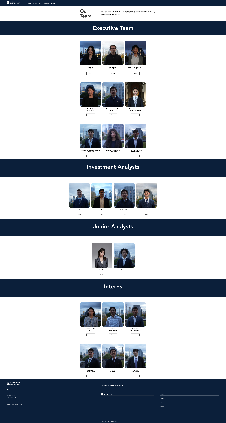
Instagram (104, 385)
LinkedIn (121, 385)
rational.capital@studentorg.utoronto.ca (15, 404)
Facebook (110, 385)
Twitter (116, 385)
